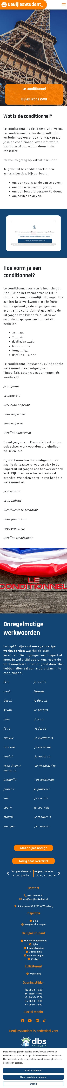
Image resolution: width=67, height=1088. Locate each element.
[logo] (23, 5)
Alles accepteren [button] (33, 1070)
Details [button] (33, 1083)
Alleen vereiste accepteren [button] (33, 1077)
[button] (63, 4)
